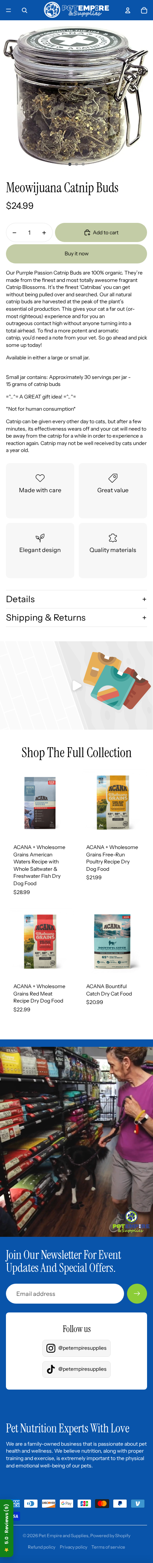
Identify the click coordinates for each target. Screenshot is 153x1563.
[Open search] (24, 10)
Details (20, 599)
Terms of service (108, 1547)
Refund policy (41, 1547)
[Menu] (8, 10)
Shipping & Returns (45, 617)
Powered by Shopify (110, 1535)
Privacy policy (73, 1547)
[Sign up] (137, 1294)
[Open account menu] (128, 10)
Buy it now (77, 253)
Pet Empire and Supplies (63, 1535)
